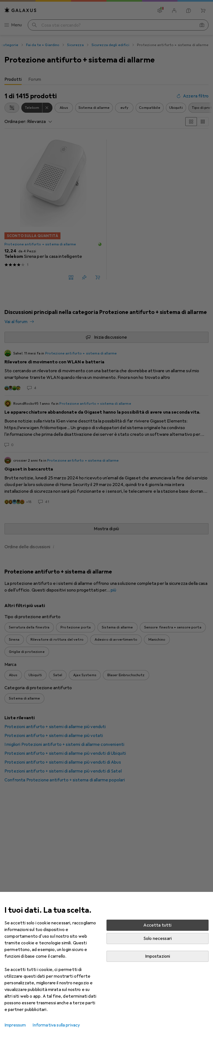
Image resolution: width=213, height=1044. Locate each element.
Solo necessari (157, 938)
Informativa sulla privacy (56, 1025)
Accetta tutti (157, 925)
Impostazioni (157, 956)
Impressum (15, 1025)
